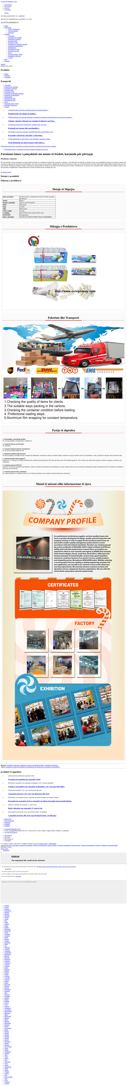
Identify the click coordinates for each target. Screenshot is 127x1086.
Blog (5, 59)
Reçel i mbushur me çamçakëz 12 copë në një (25, 808)
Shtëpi (6, 26)
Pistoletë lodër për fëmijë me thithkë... (22, 114)
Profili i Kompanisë (14, 29)
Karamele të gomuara (14, 39)
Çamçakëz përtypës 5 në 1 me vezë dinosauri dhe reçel (28, 794)
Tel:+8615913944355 (10, 832)
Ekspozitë (11, 32)
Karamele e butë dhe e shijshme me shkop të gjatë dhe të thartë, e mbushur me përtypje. (32, 765)
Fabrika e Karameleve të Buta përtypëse (45, 845)
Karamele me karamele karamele (17, 44)
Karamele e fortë (13, 42)
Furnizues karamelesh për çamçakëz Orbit (24, 779)
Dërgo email (4, 849)
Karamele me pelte (13, 49)
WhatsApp (6, 850)
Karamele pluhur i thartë (15, 54)
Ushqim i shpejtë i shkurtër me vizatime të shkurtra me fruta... (32, 121)
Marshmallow (12, 48)
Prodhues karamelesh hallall (109, 845)
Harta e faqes (44, 844)
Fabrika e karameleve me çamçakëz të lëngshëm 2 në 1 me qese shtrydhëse (36, 787)
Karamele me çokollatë (15, 37)
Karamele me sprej (13, 51)
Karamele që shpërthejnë (15, 46)
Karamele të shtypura (14, 56)
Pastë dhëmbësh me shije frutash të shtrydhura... (26, 143)
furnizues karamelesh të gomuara (90, 845)
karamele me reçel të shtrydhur (10, 845)
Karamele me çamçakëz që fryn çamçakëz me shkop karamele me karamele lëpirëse (39, 801)
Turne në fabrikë (13, 31)
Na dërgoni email (6, 172)
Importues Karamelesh (26, 845)
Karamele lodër (12, 41)
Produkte (7, 34)
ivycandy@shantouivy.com (9, 1)
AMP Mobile (52, 844)
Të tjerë (10, 58)
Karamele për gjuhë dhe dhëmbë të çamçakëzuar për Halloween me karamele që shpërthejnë (33, 767)
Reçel (10, 53)
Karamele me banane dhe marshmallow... (24, 128)
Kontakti (7, 61)
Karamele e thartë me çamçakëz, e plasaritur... (25, 135)
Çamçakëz (11, 36)
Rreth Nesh (7, 27)
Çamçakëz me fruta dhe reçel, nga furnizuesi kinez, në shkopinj (32, 816)
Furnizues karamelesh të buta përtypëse (68, 845)
